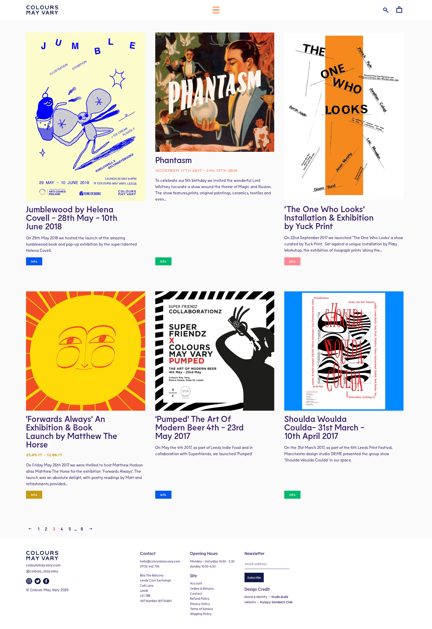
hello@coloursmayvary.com (160, 561)
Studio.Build (279, 597)
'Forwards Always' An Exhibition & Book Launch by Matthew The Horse (71, 431)
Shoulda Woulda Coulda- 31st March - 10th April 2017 (324, 427)
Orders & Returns (202, 588)
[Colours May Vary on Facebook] (46, 582)
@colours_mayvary (42, 571)
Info (34, 261)
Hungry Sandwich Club (276, 602)
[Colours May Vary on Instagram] (30, 582)
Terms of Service (201, 609)
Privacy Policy (200, 604)
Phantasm (173, 160)
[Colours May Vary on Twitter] (38, 582)
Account (196, 583)
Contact (196, 593)
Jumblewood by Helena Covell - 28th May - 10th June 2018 (71, 217)
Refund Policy (200, 598)
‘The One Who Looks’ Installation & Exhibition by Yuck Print (329, 217)
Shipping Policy (201, 614)
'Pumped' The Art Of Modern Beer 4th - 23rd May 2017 (199, 427)
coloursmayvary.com (43, 565)
